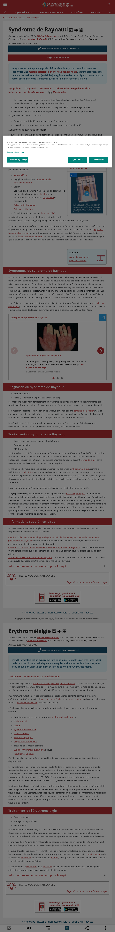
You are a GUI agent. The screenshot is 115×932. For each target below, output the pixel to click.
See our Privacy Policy (15, 152)
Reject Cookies (77, 160)
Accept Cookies (98, 160)
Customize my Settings (18, 160)
